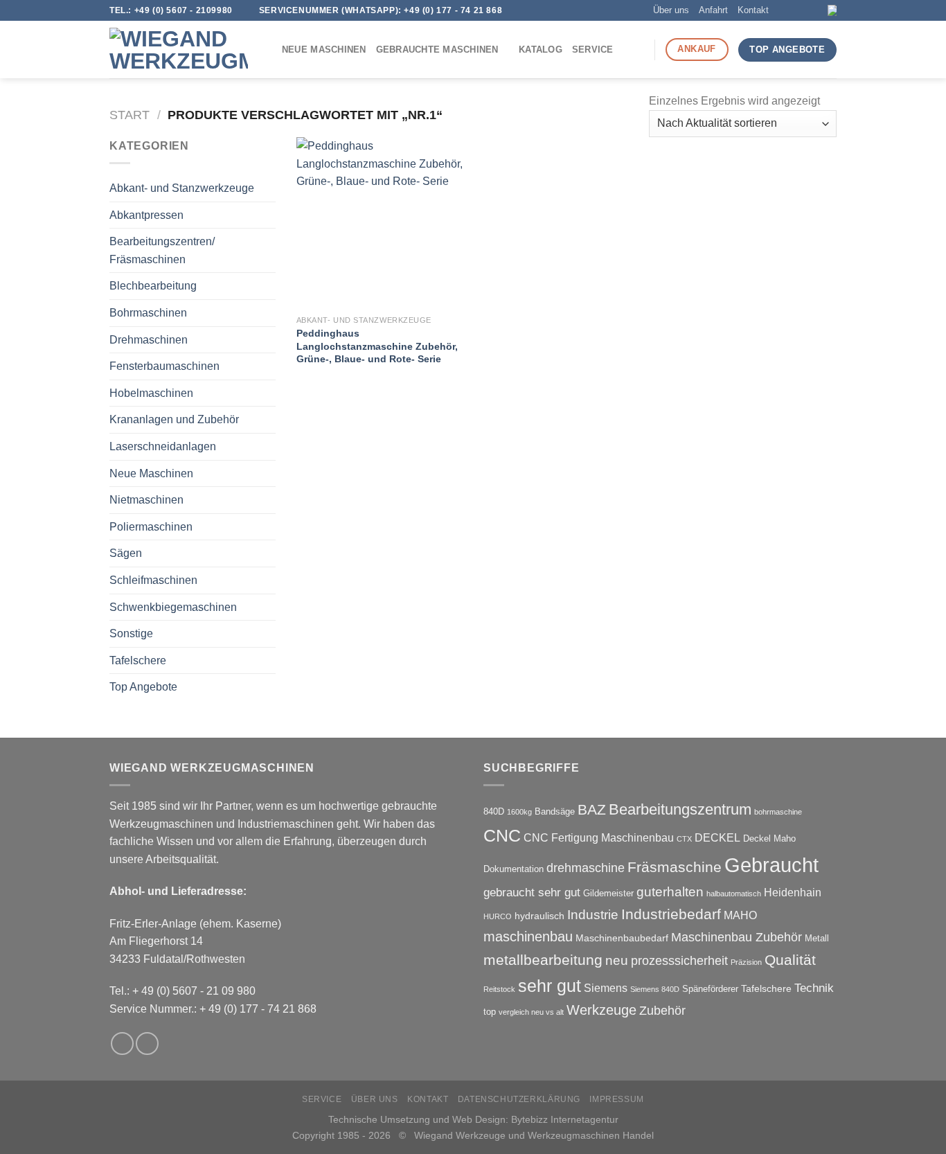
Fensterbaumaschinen (164, 366)
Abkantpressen (146, 215)
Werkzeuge (601, 1010)
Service (593, 49)
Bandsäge (555, 811)
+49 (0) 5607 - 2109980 (183, 10)
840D (493, 811)
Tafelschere (137, 660)
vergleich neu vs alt (531, 1012)
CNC (502, 835)
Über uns (671, 10)
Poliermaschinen (151, 527)
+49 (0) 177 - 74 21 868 (453, 10)
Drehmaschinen (148, 340)
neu (616, 960)
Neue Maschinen (324, 49)
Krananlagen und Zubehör (174, 419)
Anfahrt (713, 10)
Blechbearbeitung (153, 286)
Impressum (616, 1099)
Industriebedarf (671, 914)
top (489, 1011)
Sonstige (131, 633)
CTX (684, 839)
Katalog (540, 49)
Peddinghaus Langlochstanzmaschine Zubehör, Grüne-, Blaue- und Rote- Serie (377, 346)
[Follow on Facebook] (789, 10)
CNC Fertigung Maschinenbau (599, 838)
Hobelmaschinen (151, 393)
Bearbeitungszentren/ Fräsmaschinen (162, 250)
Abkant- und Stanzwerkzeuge (181, 188)
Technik (814, 988)
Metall (817, 938)
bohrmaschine (778, 812)
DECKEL (717, 838)
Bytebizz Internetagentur (564, 1119)
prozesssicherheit (679, 961)
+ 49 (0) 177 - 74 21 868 (257, 1009)
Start (129, 114)
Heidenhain (792, 892)
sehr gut (549, 985)
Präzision (746, 962)
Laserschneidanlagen (162, 446)
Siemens (605, 988)
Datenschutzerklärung (519, 1099)
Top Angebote (143, 687)
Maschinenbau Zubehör (736, 937)
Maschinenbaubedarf (621, 937)
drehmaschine (585, 868)
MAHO (740, 915)
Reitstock (499, 989)
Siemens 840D (654, 989)
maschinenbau (528, 936)
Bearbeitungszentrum (680, 809)
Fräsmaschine (674, 867)
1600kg (519, 812)
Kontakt (753, 10)
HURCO (497, 916)
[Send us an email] (802, 10)
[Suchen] (639, 50)
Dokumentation (513, 869)
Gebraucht (771, 864)
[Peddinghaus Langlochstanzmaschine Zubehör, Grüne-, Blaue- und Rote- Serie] (381, 222)
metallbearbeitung (543, 960)
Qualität (790, 960)
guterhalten (670, 892)
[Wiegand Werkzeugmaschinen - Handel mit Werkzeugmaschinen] (178, 50)
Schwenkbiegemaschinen (173, 607)
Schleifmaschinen (153, 580)
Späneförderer (710, 989)
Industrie (592, 914)
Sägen (125, 553)
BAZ (592, 809)
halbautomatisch (733, 893)
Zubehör (662, 1011)
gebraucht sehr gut (531, 892)
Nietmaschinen (146, 500)
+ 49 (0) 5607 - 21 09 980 (194, 991)
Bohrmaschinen (148, 313)
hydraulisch (539, 915)
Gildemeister (608, 893)
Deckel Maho (769, 838)
